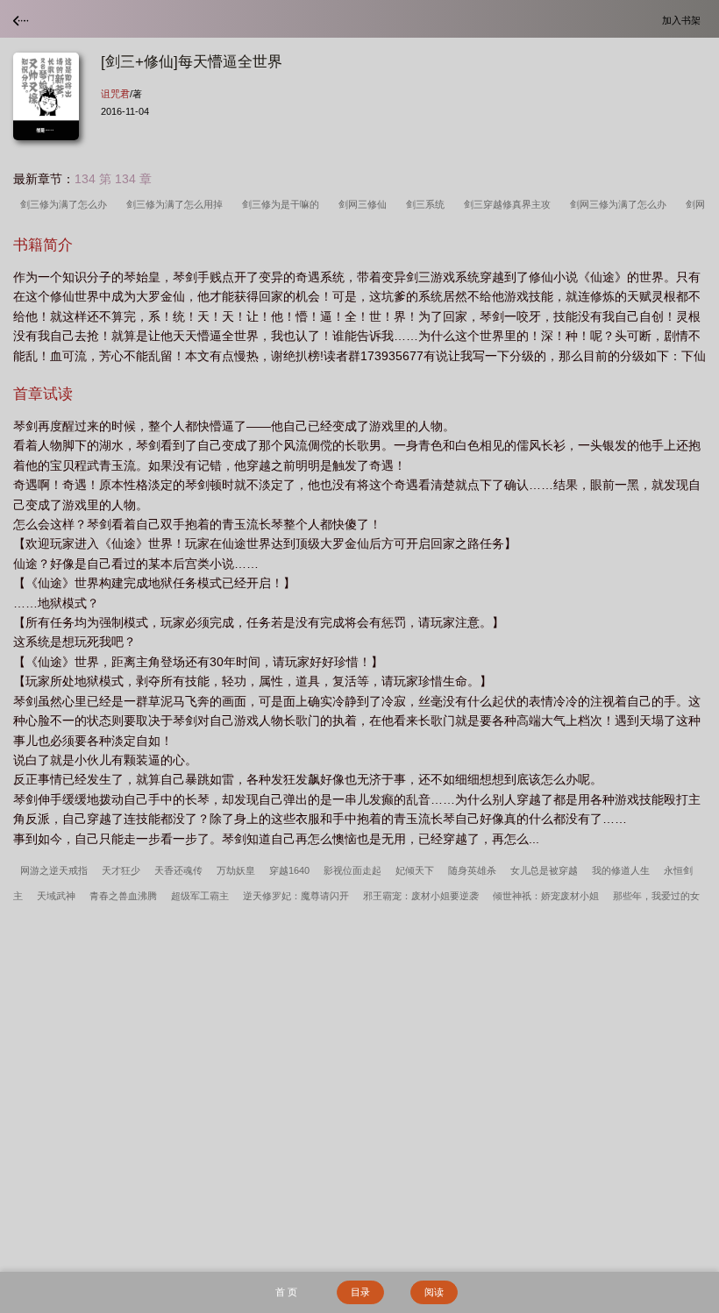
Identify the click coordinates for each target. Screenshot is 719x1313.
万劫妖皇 (236, 870)
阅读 (434, 1292)
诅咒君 (115, 94)
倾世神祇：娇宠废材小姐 (546, 896)
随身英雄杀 (472, 870)
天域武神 (56, 896)
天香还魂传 (178, 870)
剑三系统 (428, 204)
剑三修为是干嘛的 (283, 204)
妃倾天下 (414, 870)
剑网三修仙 (365, 204)
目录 (360, 1292)
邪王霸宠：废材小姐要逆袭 (421, 896)
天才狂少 (121, 870)
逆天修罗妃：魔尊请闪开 (296, 896)
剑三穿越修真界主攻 (510, 204)
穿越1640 (289, 870)
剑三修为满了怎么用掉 (177, 204)
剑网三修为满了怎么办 (621, 204)
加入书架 (684, 20)
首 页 (286, 1292)
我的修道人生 (621, 870)
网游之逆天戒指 (54, 870)
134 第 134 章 (113, 179)
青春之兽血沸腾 (123, 896)
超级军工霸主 (200, 896)
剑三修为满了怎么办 (66, 204)
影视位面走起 (352, 870)
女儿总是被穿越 (544, 870)
